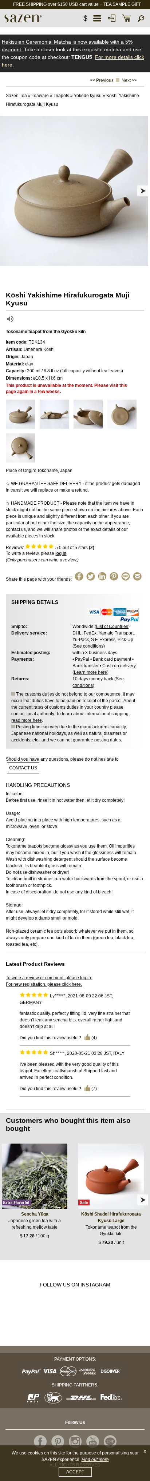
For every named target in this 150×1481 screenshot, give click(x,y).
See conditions (88, 646)
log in (60, 553)
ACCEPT (75, 1471)
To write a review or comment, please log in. (49, 977)
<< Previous (102, 80)
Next (143, 191)
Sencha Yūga (34, 1214)
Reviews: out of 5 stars (50, 547)
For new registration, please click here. (44, 984)
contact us (23, 767)
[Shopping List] (126, 18)
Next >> (129, 80)
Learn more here (90, 672)
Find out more (95, 1459)
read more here (26, 720)
